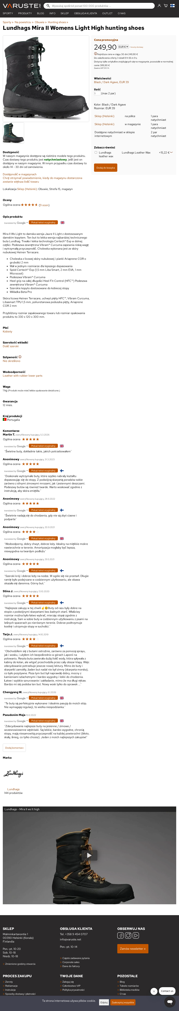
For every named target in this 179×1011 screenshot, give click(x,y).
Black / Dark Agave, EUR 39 (111, 82)
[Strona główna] (22, 6)
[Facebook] (120, 935)
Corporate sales (70, 962)
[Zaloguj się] (159, 6)
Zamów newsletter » (133, 949)
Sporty (8, 13)
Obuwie (41, 22)
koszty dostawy (137, 47)
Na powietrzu (24, 22)
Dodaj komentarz (14, 747)
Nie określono (11, 361)
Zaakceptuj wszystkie (123, 1002)
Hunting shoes (58, 22)
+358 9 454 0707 (76, 934)
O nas (122, 13)
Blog (122, 981)
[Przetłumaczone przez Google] (15, 222)
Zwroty (9, 981)
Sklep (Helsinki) (104, 116)
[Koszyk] (166, 6)
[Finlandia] (173, 6)
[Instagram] (128, 935)
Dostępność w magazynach (20, 174)
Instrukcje (10, 989)
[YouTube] (136, 935)
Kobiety (7, 331)
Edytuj (104, 1002)
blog (40, 13)
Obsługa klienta (85, 13)
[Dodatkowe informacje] (95, 54)
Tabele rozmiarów (129, 985)
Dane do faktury (71, 966)
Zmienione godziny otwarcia (20, 963)
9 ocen (44, 205)
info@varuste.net (70, 939)
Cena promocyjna (106, 40)
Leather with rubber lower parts (22, 375)
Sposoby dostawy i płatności (20, 993)
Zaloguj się (68, 981)
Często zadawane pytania (76, 958)
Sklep (65, 13)
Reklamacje (11, 985)
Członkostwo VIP (71, 985)
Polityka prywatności (73, 989)
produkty (25, 13)
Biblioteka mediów (129, 989)
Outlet (107, 13)
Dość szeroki (11, 346)
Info (52, 13)
